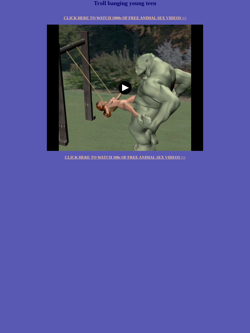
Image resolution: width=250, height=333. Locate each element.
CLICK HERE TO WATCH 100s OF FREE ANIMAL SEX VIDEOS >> (125, 157)
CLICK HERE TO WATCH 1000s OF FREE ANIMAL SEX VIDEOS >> (125, 18)
